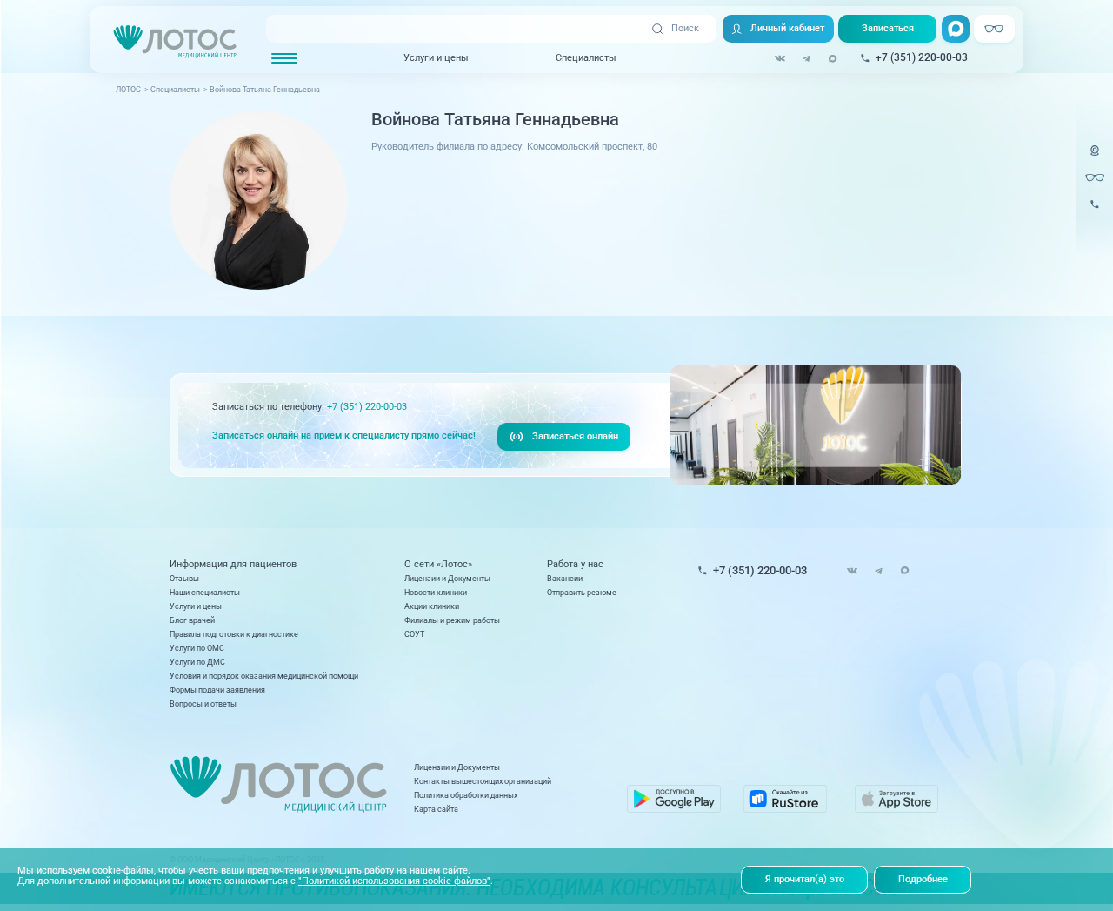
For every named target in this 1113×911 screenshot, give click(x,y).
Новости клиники (435, 592)
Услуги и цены (436, 57)
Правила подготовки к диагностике (234, 634)
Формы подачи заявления (217, 689)
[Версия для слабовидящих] (1094, 177)
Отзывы (184, 578)
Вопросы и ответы (203, 703)
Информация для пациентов (233, 564)
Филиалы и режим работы (452, 620)
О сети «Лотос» (438, 564)
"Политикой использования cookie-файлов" (394, 881)
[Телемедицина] (1094, 158)
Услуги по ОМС (197, 648)
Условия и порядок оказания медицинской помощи (264, 675)
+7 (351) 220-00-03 (367, 406)
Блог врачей (192, 620)
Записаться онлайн (575, 436)
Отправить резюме (581, 592)
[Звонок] (1094, 212)
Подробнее (923, 879)
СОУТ (414, 634)
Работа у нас (575, 564)
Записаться (888, 28)
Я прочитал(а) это (804, 879)
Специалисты (586, 57)
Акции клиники (431, 606)
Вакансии (565, 578)
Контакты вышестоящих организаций (482, 781)
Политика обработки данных (465, 795)
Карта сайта (436, 809)
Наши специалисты (205, 592)
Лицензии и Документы (447, 578)
